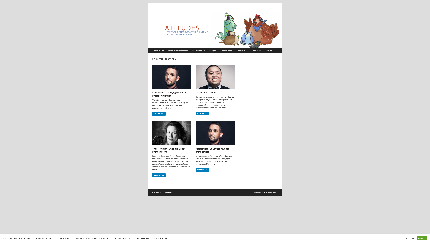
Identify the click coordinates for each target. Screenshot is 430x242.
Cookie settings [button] (409, 238)
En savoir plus (158, 113)
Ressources (227, 51)
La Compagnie (241, 51)
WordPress (265, 193)
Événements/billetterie (178, 51)
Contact (257, 51)
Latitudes (168, 193)
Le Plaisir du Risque (206, 92)
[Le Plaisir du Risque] (215, 77)
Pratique (212, 51)
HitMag (274, 193)
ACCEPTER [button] (422, 238)
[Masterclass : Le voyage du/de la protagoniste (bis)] (171, 77)
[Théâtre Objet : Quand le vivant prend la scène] (171, 133)
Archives (268, 51)
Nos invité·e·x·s (198, 51)
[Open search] (276, 51)
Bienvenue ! (159, 51)
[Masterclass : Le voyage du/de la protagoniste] (215, 133)
